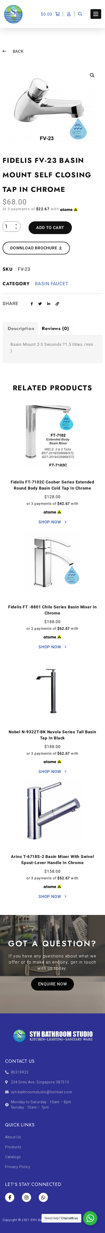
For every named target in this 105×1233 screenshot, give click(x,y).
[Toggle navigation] (95, 14)
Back (17, 51)
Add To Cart (50, 228)
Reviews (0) (55, 328)
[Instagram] (26, 1197)
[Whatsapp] (43, 1197)
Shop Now (50, 522)
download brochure (34, 248)
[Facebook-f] (9, 1197)
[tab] (20, 328)
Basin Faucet (52, 283)
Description (21, 328)
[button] (52, 984)
